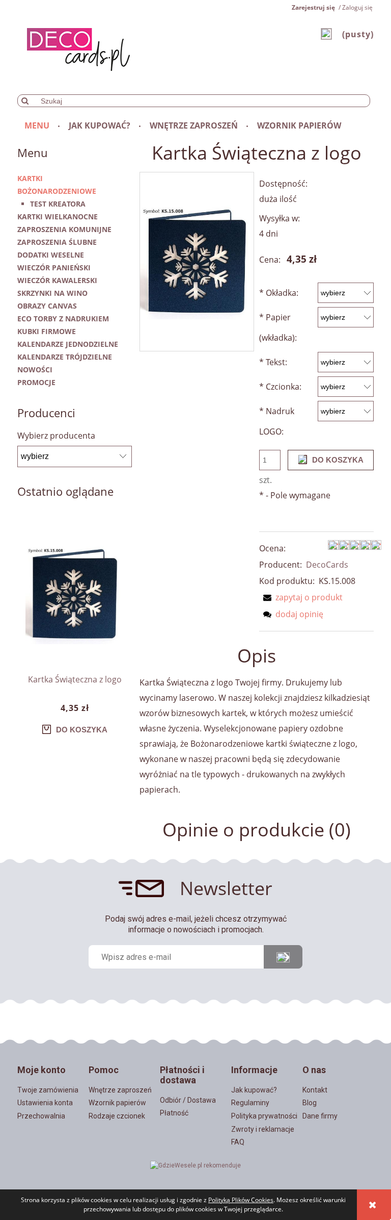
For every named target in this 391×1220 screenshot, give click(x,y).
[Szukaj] (25, 100)
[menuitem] (37, 125)
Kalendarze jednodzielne (67, 344)
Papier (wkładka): (278, 327)
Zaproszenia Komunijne (64, 229)
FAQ (237, 1142)
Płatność (174, 1113)
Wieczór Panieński (54, 267)
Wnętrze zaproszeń (120, 1090)
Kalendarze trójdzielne (64, 357)
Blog (309, 1103)
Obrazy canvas (47, 306)
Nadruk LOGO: (276, 421)
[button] (301, 597)
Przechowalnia (41, 1116)
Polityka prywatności (264, 1116)
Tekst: (273, 362)
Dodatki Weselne (50, 255)
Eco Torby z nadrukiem (63, 318)
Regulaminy (250, 1103)
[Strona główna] (73, 47)
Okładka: (278, 292)
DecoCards (327, 564)
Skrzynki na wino (52, 293)
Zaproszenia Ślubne (57, 242)
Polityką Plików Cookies (240, 1200)
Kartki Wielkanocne (57, 216)
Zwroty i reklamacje (262, 1129)
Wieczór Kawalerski (57, 280)
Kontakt (314, 1090)
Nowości (34, 369)
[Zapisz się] (283, 957)
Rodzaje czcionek (117, 1116)
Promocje (36, 382)
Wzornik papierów (117, 1103)
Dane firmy (320, 1116)
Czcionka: (280, 386)
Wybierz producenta (56, 435)
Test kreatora (58, 204)
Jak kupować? (254, 1090)
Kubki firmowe (46, 331)
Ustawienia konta (45, 1103)
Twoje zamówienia (47, 1090)
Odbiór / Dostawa (188, 1100)
